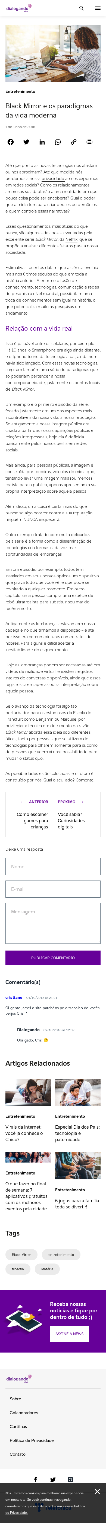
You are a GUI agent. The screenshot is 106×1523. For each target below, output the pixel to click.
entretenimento (61, 1254)
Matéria (47, 1269)
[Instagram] (70, 1480)
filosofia (18, 1269)
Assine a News (69, 1333)
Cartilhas (18, 1426)
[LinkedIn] (42, 142)
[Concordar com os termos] (97, 1491)
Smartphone (44, 350)
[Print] (89, 142)
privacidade (53, 178)
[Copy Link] (74, 142)
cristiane (14, 998)
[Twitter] (26, 142)
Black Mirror (21, 1254)
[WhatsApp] (58, 142)
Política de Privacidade (32, 1440)
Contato (18, 1454)
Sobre (15, 1399)
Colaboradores (24, 1413)
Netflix (71, 239)
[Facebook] (10, 142)
